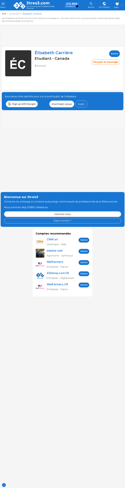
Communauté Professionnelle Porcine (40, 7)
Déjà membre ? (62, 220)
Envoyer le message (105, 62)
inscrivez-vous (62, 104)
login (81, 104)
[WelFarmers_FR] (41, 286)
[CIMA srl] (41, 242)
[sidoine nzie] (41, 253)
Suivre (114, 53)
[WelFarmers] (41, 264)
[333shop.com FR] (41, 275)
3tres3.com (38, 3)
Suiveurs (40, 65)
